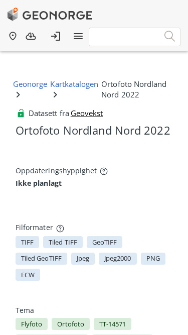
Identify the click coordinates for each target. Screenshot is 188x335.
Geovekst (87, 113)
